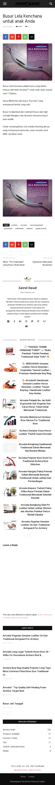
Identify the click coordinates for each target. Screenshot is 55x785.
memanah (19, 228)
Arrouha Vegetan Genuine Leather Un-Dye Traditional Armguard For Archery (35, 524)
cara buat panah (36, 225)
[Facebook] (15, 321)
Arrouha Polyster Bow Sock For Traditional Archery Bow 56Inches (35, 461)
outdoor (30, 228)
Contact (31, 776)
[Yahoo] (45, 321)
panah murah (41, 228)
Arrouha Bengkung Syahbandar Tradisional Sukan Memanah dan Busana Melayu (35, 447)
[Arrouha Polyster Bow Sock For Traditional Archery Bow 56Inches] (10, 461)
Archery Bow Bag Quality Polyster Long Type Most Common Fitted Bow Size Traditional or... (27, 671)
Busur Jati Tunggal (13, 703)
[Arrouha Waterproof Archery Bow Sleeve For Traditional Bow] (10, 420)
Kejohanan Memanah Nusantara (42, 263)
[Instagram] (27, 321)
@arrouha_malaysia (27, 770)
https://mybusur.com (27, 292)
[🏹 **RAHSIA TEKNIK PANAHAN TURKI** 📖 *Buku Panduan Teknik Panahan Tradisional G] (10, 350)
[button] (51, 4)
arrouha (24, 225)
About (23, 776)
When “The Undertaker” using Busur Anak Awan (14, 263)
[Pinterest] (39, 321)
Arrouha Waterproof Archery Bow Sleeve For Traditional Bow (35, 420)
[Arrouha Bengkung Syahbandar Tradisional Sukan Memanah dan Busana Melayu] (10, 447)
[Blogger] (9, 321)
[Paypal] (33, 321)
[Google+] (21, 321)
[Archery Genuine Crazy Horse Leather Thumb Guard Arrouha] (10, 434)
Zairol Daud (27, 288)
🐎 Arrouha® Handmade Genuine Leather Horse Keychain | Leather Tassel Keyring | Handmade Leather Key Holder (35, 387)
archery (14, 225)
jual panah (8, 228)
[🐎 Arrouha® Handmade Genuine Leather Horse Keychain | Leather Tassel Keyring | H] (10, 384)
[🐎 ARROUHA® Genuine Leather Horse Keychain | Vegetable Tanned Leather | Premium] (10, 367)
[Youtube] (27, 326)
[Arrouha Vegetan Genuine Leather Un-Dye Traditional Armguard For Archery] (10, 525)
